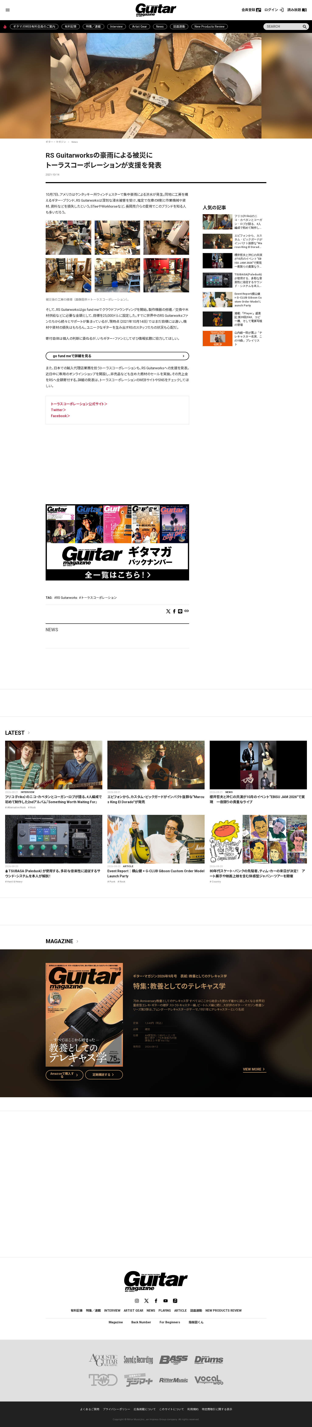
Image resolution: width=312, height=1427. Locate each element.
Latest (18, 733)
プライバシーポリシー (116, 1409)
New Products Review (210, 26)
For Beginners (170, 1322)
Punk (112, 881)
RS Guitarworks (66, 597)
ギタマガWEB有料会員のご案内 (34, 26)
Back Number (141, 1322)
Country (216, 881)
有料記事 (71, 26)
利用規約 (192, 1409)
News (160, 26)
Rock (33, 807)
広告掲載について (145, 1409)
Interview (116, 26)
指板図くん (196, 1322)
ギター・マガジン (56, 141)
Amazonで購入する (65, 1075)
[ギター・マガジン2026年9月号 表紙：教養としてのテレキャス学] (84, 1064)
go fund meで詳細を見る (72, 356)
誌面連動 (179, 26)
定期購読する (104, 1075)
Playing (165, 1310)
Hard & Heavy (14, 881)
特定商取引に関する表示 (217, 1409)
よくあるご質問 (89, 1409)
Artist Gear (139, 26)
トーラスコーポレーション (99, 597)
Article (128, 866)
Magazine (63, 941)
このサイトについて (171, 1409)
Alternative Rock (16, 807)
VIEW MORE (254, 1069)
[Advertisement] (117, 461)
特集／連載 (93, 26)
